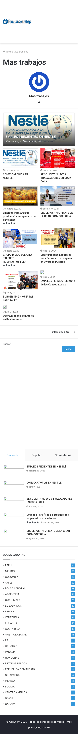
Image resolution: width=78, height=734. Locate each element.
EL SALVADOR (13, 605)
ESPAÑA (10, 611)
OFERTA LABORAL (16, 634)
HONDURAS (12, 657)
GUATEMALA (12, 599)
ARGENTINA (12, 594)
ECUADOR (11, 623)
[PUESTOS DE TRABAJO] (17, 21)
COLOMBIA (11, 576)
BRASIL (9, 698)
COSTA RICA (12, 628)
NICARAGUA (12, 675)
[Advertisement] (53, 20)
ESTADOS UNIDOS (16, 663)
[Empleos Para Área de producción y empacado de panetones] (20, 196)
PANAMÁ (10, 651)
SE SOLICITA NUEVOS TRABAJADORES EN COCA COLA (55, 178)
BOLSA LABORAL (15, 588)
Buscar (7, 343)
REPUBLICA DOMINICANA (20, 669)
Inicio (8, 51)
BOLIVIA (10, 686)
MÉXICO (10, 571)
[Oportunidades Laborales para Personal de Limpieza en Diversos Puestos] (57, 238)
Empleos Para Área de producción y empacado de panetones (19, 216)
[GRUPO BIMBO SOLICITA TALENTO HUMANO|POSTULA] (20, 238)
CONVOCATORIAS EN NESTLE (43, 482)
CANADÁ (10, 703)
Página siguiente (60, 331)
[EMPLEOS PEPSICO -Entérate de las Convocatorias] (42, 272)
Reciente (12, 455)
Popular (37, 455)
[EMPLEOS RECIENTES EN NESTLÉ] (39, 129)
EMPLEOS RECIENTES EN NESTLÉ (46, 466)
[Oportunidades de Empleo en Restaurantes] (5, 307)
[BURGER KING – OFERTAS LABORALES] (20, 280)
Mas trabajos (39, 96)
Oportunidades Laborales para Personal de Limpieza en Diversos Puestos (56, 258)
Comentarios (63, 455)
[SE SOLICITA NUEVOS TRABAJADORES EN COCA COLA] (57, 157)
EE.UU (8, 640)
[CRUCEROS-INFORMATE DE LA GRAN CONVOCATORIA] (57, 196)
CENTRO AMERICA (16, 692)
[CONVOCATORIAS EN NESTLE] (20, 157)
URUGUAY (11, 646)
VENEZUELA (12, 617)
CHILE (8, 582)
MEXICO (10, 680)
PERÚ (8, 565)
